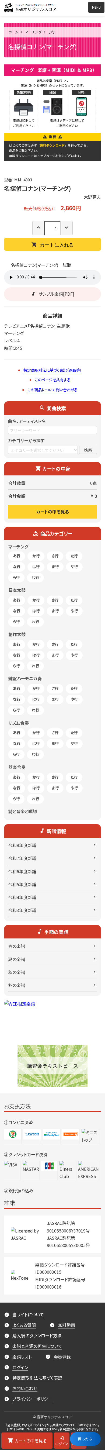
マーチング (33, 32)
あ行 (16, 555)
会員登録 (62, 1357)
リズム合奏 (18, 723)
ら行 (16, 577)
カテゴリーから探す (26, 440)
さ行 (55, 555)
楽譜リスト (22, 1357)
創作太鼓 (17, 634)
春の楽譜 (16, 946)
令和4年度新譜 (22, 897)
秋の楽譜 (16, 972)
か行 (36, 555)
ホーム (13, 32)
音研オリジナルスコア (56, 6)
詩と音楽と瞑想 (22, 811)
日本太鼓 (17, 590)
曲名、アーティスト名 (27, 421)
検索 (88, 449)
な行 (16, 566)
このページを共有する (53, 379)
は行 (36, 566)
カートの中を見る (52, 511)
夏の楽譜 (16, 959)
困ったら (85, 1439)
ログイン (20, 1367)
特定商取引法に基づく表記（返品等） (52, 370)
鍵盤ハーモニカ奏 (25, 678)
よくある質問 (24, 1325)
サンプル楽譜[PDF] (56, 294)
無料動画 (66, 1325)
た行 (74, 555)
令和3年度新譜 (22, 910)
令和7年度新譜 (22, 858)
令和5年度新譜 (22, 884)
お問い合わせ (24, 1388)
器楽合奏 (17, 767)
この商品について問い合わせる (52, 389)
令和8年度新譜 (22, 845)
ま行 (51, 32)
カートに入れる (57, 244)
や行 (74, 566)
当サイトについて (28, 1314)
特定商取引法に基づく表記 (37, 1378)
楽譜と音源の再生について (37, 1346)
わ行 (35, 577)
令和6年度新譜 (22, 871)
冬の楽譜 (16, 985)
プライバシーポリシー (32, 1399)
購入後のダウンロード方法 (37, 1335)
